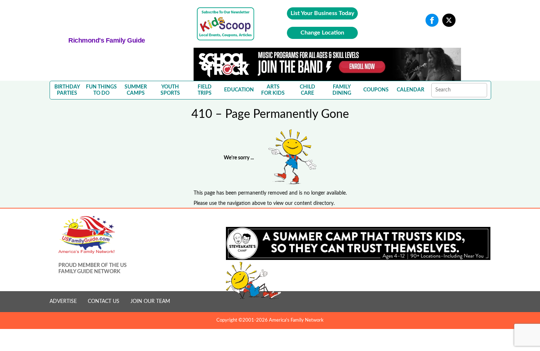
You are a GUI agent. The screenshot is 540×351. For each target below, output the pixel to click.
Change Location (322, 33)
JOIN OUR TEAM (150, 301)
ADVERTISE (63, 301)
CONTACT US (103, 301)
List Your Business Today (322, 13)
